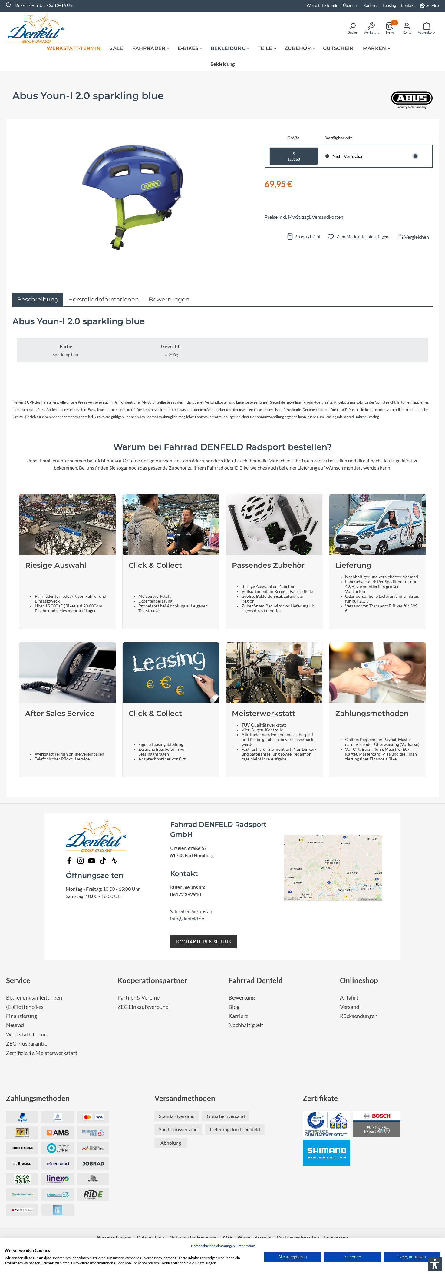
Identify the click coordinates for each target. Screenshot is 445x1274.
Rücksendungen (358, 1016)
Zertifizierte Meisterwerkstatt (41, 1053)
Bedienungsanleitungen (34, 997)
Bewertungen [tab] (169, 299)
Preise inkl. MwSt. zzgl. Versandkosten (304, 217)
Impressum (246, 1245)
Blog (234, 1007)
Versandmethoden (184, 1098)
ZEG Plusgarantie (26, 1043)
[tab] (37, 299)
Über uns (350, 5)
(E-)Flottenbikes (25, 1007)
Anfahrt (349, 997)
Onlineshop (359, 980)
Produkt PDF (307, 236)
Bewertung (242, 997)
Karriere (238, 1016)
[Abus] (412, 101)
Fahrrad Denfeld (256, 980)
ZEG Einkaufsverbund (143, 1007)
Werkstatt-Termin (322, 5)
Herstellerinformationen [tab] (103, 299)
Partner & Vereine (138, 997)
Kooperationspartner (152, 980)
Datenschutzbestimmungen (213, 1245)
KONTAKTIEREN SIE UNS (203, 941)
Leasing (389, 5)
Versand (349, 1007)
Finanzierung (21, 1016)
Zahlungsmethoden (38, 1098)
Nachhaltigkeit (246, 1025)
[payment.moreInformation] (57, 1132)
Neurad (15, 1025)
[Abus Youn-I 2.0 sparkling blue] (132, 197)
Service (432, 5)
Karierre (370, 5)
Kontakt (408, 5)
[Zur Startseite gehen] (38, 28)
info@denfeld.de (187, 918)
